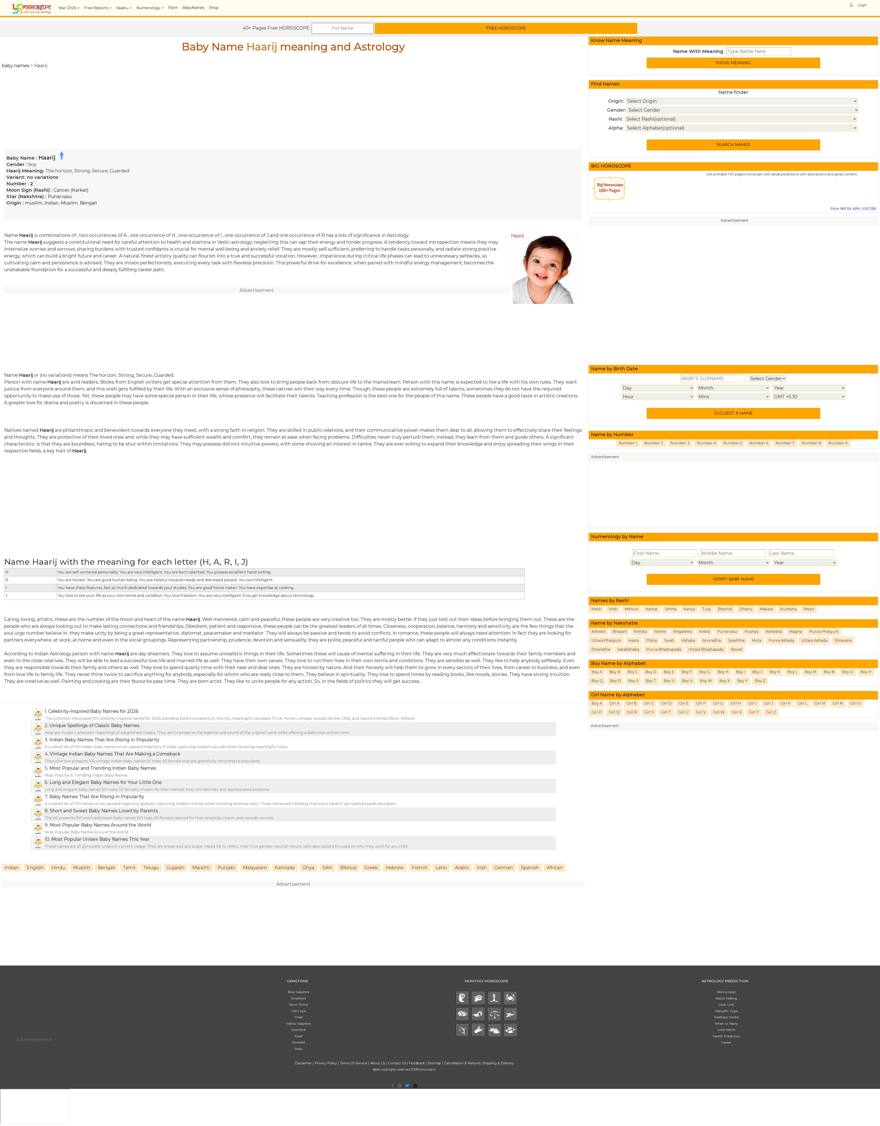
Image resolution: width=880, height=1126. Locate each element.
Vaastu (122, 8)
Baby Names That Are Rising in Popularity (96, 796)
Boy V (687, 681)
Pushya (751, 631)
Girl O (855, 703)
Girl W (719, 712)
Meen (809, 609)
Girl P (596, 712)
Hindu (58, 867)
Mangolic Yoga (726, 1011)
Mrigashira (682, 631)
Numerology (148, 8)
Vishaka (688, 640)
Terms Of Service (353, 1063)
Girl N (838, 703)
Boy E (669, 672)
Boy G (704, 672)
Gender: (616, 110)
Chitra (651, 640)
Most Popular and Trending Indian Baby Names (102, 768)
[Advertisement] (139, 101)
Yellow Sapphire (298, 1023)
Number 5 (732, 443)
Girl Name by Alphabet (618, 694)
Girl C (649, 703)
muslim (33, 203)
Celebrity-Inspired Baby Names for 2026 (93, 711)
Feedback (417, 1063)
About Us (377, 1063)
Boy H (723, 672)
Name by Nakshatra (614, 623)
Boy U (669, 681)
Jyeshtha (736, 640)
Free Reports (96, 8)
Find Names (605, 84)
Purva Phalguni (823, 631)
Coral (298, 1017)
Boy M (810, 672)
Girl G (718, 703)
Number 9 (837, 443)
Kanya (689, 609)
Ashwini (598, 631)
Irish (482, 867)
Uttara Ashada (814, 640)
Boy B (614, 672)
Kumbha (788, 609)
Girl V (701, 712)
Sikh (327, 867)
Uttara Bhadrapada (705, 649)
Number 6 (758, 443)
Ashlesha (774, 631)
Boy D (650, 672)
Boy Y (742, 681)
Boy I (740, 672)
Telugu (151, 867)
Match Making (726, 998)
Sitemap (435, 1063)
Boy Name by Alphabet (618, 663)
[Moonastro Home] (32, 5)
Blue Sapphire (298, 992)
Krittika (640, 631)
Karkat (652, 609)
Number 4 (706, 443)
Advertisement (734, 220)
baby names (15, 65)
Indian (51, 203)
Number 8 (811, 443)
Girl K (785, 703)
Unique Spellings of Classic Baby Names (95, 725)
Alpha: (616, 128)
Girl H (736, 703)
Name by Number (612, 434)
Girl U (683, 712)
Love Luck (726, 1004)
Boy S (633, 681)
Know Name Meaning (616, 40)
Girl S (649, 712)
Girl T (666, 712)
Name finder (733, 92)
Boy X (724, 681)
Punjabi (226, 867)
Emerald (298, 1042)
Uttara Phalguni (606, 640)
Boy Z (760, 681)
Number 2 (653, 443)
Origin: (616, 101)
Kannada (285, 867)
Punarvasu (60, 196)
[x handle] (407, 1085)
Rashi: (616, 119)
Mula (756, 640)
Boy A (596, 672)
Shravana (843, 640)
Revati (736, 649)
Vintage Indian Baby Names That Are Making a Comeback (115, 754)
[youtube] (415, 1085)
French (420, 867)
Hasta (633, 640)
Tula (706, 609)
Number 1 (628, 443)
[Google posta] (400, 1085)
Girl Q (614, 712)
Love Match (726, 1030)
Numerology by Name (617, 536)
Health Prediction (726, 1036)
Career (726, 1042)
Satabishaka (628, 649)
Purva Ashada (781, 640)
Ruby (298, 1049)
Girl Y (754, 712)
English (35, 867)
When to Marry (726, 1023)
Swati (669, 640)
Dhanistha (600, 649)
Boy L (792, 672)
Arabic (462, 867)
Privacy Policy (326, 1063)
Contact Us (397, 1063)
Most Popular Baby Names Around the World (100, 825)
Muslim (69, 203)
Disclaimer (303, 1063)
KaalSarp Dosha (726, 1017)
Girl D (666, 703)
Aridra (704, 631)
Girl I (752, 703)
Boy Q (597, 681)
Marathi (201, 867)
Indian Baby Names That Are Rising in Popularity (104, 739)
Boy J (757, 672)
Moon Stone (298, 1004)
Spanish (530, 867)
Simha (670, 609)
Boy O (847, 672)
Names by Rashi (610, 600)
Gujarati (175, 867)
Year (67, 8)
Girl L (802, 703)
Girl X (737, 712)
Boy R (615, 681)
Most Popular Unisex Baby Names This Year (100, 839)
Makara (766, 609)
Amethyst (298, 998)
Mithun (631, 609)
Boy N (829, 672)
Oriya (308, 867)
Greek (371, 867)
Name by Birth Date (614, 368)
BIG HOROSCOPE (611, 166)
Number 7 (785, 443)
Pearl (298, 1036)
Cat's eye (299, 1011)
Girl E (684, 703)
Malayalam (255, 867)
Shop (214, 8)
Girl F (701, 703)
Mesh (596, 609)
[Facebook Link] (392, 1085)
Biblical (348, 867)
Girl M (819, 703)
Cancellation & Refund (462, 1063)
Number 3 (680, 443)
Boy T (651, 681)
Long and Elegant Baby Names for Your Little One (106, 782)
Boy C (632, 672)
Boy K (775, 672)
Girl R (632, 712)
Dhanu (746, 609)
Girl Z (771, 712)
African (555, 867)
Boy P (866, 672)
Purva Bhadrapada (663, 649)
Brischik (725, 609)
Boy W (706, 681)
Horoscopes (726, 992)
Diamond (298, 1030)
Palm (173, 8)
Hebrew (395, 867)
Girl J (768, 703)
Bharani (620, 631)
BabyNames (193, 8)
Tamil (129, 867)
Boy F (687, 672)
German (504, 867)
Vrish (613, 609)
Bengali (88, 203)
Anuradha (711, 640)
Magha (795, 631)
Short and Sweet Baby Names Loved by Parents (104, 810)
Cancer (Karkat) (71, 190)
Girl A (614, 703)
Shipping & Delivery (498, 1063)
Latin (441, 867)
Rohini (660, 631)
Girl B (632, 703)
